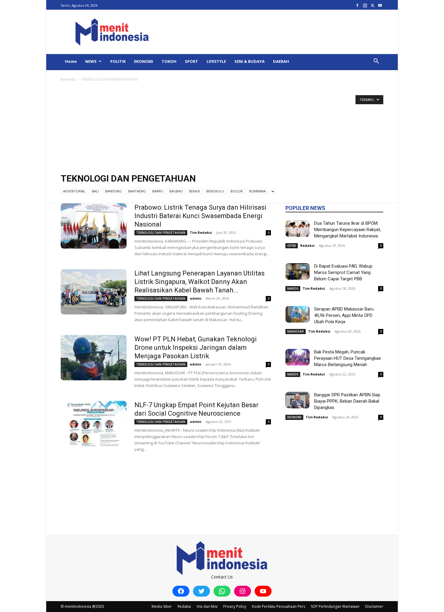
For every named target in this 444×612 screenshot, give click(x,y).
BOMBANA (257, 191)
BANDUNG (113, 191)
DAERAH (281, 61)
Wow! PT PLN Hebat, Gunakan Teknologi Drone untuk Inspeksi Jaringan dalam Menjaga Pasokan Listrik (195, 347)
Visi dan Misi (207, 606)
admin (195, 298)
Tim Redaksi (201, 232)
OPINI (291, 245)
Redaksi (307, 245)
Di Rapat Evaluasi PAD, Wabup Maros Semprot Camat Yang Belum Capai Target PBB (343, 272)
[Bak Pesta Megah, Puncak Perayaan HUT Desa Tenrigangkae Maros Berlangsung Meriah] (297, 357)
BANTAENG (137, 191)
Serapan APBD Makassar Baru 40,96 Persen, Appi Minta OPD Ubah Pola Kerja (344, 315)
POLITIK (118, 61)
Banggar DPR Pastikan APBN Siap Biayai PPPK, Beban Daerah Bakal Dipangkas (347, 401)
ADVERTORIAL (74, 191)
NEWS (91, 61)
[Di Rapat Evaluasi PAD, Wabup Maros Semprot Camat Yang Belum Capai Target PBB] (297, 271)
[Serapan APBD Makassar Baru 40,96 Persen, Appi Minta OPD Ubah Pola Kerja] (297, 314)
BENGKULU (215, 191)
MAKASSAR (295, 331)
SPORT (191, 61)
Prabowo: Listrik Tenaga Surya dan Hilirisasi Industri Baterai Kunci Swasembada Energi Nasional (200, 216)
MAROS (292, 288)
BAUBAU (176, 191)
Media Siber (162, 606)
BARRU (157, 191)
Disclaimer (374, 606)
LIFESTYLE (216, 61)
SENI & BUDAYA (249, 61)
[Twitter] (372, 5)
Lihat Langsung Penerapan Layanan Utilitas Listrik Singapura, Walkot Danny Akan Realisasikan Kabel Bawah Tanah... (199, 281)
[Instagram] (365, 5)
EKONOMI (143, 61)
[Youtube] (380, 5)
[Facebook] (357, 5)
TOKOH (169, 61)
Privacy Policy (234, 606)
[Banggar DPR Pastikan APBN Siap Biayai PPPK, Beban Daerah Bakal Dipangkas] (297, 400)
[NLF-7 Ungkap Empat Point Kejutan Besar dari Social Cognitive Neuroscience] (94, 423)
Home (71, 61)
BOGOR (236, 191)
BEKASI (194, 191)
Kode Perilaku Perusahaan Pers (278, 606)
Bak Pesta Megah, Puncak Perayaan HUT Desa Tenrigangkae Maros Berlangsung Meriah (347, 358)
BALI (95, 191)
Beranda (68, 79)
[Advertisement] (222, 128)
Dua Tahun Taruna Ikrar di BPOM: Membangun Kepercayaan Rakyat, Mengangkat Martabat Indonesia (347, 230)
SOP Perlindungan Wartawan (335, 606)
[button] (376, 62)
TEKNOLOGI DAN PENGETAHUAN (160, 232)
